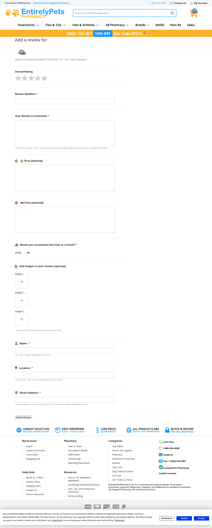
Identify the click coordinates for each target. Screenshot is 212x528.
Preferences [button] (119, 520)
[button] (18, 78)
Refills (160, 25)
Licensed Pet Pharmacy (176, 467)
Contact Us (180, 3)
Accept (201, 518)
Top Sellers (117, 446)
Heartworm (26, 25)
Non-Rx (175, 25)
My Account (200, 3)
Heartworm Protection (123, 458)
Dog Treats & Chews (122, 471)
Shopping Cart (33, 458)
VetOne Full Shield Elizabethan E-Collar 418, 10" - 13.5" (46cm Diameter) (51, 59)
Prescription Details (78, 450)
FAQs (40, 477)
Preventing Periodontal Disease (84, 484)
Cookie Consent (167, 473)
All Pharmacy (115, 25)
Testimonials (74, 458)
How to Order (75, 446)
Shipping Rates (33, 485)
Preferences (167, 518)
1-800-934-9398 (158, 3)
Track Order (32, 454)
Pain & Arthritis (83, 25)
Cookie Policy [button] (56, 520)
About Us (30, 477)
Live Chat (168, 441)
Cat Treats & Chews (122, 479)
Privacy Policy (33, 481)
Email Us (168, 454)
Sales (191, 25)
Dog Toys (117, 467)
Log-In (29, 446)
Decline (184, 518)
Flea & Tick (53, 25)
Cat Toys (116, 475)
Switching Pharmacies (79, 462)
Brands (140, 25)
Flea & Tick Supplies (122, 450)
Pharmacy (117, 454)
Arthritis (116, 462)
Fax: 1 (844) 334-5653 (174, 461)
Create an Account (35, 450)
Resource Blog (75, 496)
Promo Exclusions (35, 494)
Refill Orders (74, 454)
